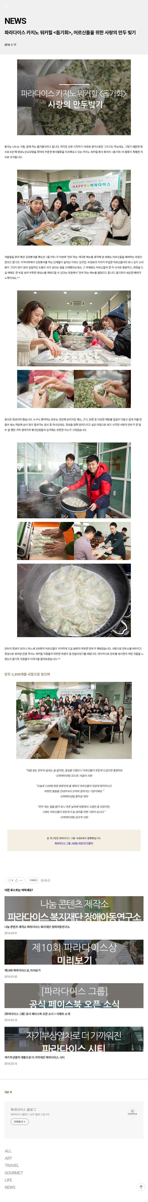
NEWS (15, 21)
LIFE (8, 1180)
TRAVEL (12, 1165)
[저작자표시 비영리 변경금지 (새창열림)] (45, 880)
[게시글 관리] (21, 880)
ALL (8, 1151)
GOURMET (14, 1173)
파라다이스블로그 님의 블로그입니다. (30, 1114)
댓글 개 (8, 1092)
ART (8, 1158)
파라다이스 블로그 (23, 1109)
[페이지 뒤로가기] (7, 6)
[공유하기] (16, 880)
